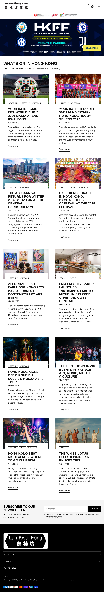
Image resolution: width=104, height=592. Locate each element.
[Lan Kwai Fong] (16, 5)
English (6, 576)
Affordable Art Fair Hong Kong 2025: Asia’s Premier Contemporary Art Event (26, 290)
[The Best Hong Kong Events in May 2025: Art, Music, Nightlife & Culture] (78, 352)
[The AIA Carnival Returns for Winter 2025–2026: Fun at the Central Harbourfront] (26, 173)
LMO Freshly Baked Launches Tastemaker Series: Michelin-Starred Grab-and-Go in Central (77, 292)
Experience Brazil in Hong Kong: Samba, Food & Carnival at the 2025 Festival (77, 200)
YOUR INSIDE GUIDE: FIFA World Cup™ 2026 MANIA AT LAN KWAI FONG (24, 114)
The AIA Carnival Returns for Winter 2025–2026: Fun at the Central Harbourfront (26, 200)
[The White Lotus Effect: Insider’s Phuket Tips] (78, 433)
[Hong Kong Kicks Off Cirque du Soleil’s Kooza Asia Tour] (26, 352)
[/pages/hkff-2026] (52, 33)
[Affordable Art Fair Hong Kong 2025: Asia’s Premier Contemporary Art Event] (26, 264)
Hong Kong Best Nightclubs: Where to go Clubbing (25, 457)
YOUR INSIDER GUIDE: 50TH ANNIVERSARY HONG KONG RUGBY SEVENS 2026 (76, 114)
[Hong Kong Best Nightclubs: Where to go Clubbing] (26, 433)
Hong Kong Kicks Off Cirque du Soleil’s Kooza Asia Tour (25, 377)
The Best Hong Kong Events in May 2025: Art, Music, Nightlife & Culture (77, 371)
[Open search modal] (88, 5)
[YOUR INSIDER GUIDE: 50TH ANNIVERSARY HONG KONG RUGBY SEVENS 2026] (78, 89)
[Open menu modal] (99, 5)
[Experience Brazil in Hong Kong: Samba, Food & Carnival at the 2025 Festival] (78, 173)
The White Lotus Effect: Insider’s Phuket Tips (74, 457)
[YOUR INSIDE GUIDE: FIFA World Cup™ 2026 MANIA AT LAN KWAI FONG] (26, 89)
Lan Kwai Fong (23, 580)
